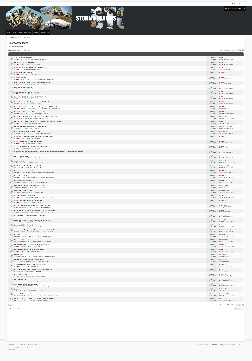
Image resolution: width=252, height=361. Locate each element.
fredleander (19, 241)
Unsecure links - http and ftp (24, 171)
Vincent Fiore (19, 163)
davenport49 (19, 167)
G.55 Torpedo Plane (20, 274)
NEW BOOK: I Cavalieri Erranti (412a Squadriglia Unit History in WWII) (37, 121)
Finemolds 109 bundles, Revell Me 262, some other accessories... (36, 116)
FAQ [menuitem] (8, 32)
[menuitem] (10, 349)
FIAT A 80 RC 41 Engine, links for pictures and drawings (33, 269)
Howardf (18, 133)
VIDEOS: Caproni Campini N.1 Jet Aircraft (28, 200)
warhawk (18, 118)
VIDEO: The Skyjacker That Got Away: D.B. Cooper (31, 146)
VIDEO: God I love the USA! (23, 72)
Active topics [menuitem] (241, 8)
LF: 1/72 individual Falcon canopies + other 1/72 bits (32, 205)
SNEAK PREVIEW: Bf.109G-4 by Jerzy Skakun (29, 249)
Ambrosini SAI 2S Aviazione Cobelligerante (28, 259)
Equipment (38, 271)
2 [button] (238, 50)
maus (17, 158)
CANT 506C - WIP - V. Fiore (23, 190)
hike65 (17, 300)
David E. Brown (20, 236)
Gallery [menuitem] (20, 32)
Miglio (17, 286)
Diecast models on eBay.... (23, 240)
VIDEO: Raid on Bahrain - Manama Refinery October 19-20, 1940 (35, 107)
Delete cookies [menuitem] (224, 344)
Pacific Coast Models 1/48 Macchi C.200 (27, 166)
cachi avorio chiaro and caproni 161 (26, 284)
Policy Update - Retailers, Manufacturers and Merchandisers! (34, 210)
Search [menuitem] (14, 32)
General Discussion (41, 59)
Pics (37, 99)
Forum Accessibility (21, 176)
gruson (18, 217)
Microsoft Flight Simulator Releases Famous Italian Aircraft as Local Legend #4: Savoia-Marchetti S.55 (48, 151)
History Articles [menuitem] (45, 32)
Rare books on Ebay (21, 156)
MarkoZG (18, 222)
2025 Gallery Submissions (23, 57)
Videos (39, 69)
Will (17, 271)
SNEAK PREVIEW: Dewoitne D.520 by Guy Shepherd (31, 244)
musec (17, 261)
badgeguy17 (19, 296)
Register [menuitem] (234, 4)
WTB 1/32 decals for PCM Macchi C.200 (27, 131)
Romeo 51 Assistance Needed (24, 180)
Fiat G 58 (17, 289)
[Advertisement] (126, 325)
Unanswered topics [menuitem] (230, 8)
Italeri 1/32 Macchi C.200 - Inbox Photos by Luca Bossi (32, 82)
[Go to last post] (225, 57)
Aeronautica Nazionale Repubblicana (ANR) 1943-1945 (57, 281)
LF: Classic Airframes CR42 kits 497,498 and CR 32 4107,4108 (34, 299)
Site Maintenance (20, 77)
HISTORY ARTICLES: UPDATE (24, 62)
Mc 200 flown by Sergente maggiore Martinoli (29, 215)
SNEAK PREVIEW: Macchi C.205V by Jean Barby (30, 264)
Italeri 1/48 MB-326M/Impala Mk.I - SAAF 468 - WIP (30, 97)
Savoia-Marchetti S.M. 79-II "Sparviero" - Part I (29, 185)
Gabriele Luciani (20, 231)
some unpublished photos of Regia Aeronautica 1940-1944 (34, 230)
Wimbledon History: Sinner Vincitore (26, 92)
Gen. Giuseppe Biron (21, 279)
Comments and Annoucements (45, 79)
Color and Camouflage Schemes (47, 222)
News (38, 64)
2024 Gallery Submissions (23, 87)
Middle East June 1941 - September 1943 (49, 108)
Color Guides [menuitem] (27, 32)
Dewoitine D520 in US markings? (25, 225)
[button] (243, 50)
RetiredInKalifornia (21, 128)
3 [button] (240, 50)
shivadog (18, 256)
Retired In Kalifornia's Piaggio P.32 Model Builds (30, 126)
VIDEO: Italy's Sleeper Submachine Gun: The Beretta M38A (34, 136)
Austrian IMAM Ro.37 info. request (25, 294)
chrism (17, 227)
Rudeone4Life (20, 281)
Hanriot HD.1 (18, 254)
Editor (17, 59)
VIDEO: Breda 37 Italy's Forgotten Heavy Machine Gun (32, 102)
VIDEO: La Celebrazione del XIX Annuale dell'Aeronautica (33, 112)
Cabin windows (19, 161)
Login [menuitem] (242, 4)
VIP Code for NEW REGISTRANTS (25, 195)
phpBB (15, 347)
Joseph (18, 276)
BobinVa (18, 182)
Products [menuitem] (36, 32)
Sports (38, 94)
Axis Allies (40, 227)
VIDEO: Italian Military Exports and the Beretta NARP (31, 67)
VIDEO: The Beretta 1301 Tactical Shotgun (28, 141)
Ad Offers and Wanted (45, 118)
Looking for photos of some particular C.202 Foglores (32, 220)
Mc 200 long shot (20, 235)
